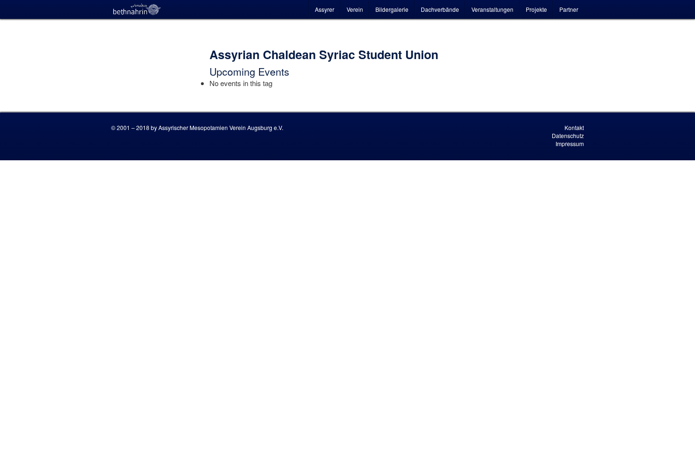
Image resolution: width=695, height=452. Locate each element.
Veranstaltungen (492, 9)
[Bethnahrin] (137, 9)
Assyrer (324, 9)
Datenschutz (568, 135)
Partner (568, 9)
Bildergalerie (391, 9)
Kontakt (574, 127)
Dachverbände (440, 9)
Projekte (536, 9)
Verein (355, 9)
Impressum (570, 143)
